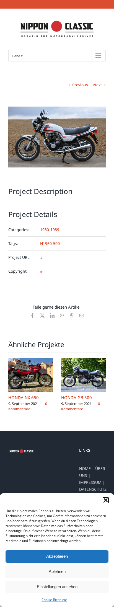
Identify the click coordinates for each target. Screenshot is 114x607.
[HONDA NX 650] (30, 360)
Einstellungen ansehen (57, 586)
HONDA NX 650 (23, 397)
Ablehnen (57, 571)
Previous (80, 84)
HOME (85, 468)
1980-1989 (49, 229)
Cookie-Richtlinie (54, 599)
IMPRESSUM (90, 482)
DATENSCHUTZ (93, 489)
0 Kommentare (27, 406)
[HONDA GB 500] (83, 360)
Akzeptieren (57, 556)
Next (97, 84)
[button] (105, 500)
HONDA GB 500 (76, 397)
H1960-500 (50, 243)
